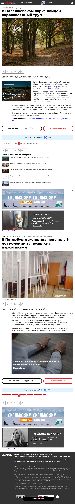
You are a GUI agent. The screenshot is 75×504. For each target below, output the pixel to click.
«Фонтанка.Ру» (53, 88)
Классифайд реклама (65, 459)
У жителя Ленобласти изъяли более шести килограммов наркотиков (36, 362)
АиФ (15, 299)
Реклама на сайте (19, 459)
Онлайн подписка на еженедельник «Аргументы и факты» (32, 456)
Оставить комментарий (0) (58, 128)
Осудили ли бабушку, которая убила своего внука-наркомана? (29, 176)
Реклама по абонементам (35, 459)
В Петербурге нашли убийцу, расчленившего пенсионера (28, 163)
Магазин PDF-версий (46, 454)
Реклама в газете (65, 456)
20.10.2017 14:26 (6, 8)
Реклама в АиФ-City (51, 459)
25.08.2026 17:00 (6, 236)
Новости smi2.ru (8, 231)
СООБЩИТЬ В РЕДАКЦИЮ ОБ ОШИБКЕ (50, 461)
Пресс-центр (34, 454)
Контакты (55, 456)
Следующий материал (38, 498)
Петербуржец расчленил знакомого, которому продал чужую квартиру (32, 169)
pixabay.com (5, 67)
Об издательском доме (21, 454)
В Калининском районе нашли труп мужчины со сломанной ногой (30, 182)
